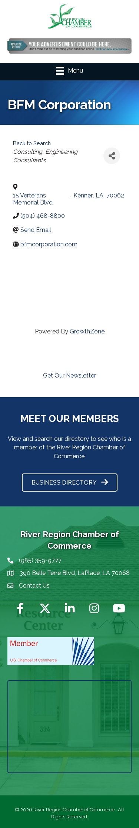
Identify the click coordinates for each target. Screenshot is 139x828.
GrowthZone (87, 331)
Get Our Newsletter (69, 375)
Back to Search (32, 143)
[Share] (111, 155)
